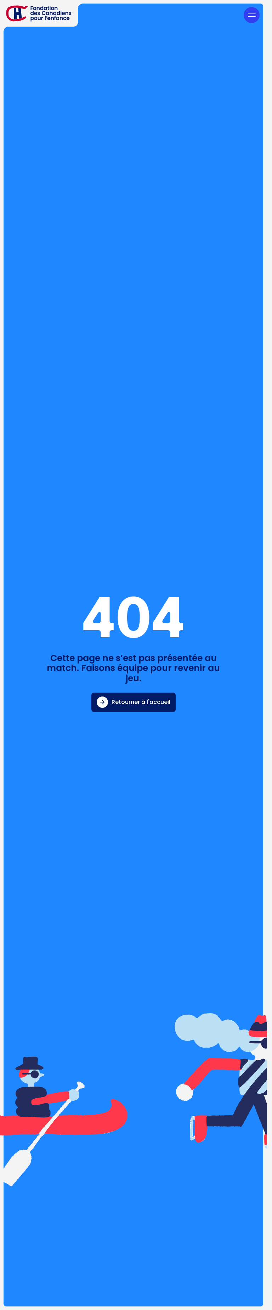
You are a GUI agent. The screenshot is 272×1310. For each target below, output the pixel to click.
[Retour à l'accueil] (39, 13)
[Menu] (252, 15)
